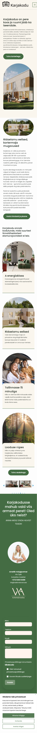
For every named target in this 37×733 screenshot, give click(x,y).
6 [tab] (23, 493)
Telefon (8, 629)
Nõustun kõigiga (18, 715)
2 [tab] (14, 493)
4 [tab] (18, 493)
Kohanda (18, 721)
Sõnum (8, 647)
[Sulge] (35, 694)
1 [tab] (12, 493)
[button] (18, 472)
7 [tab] (25, 493)
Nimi (7, 621)
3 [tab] (16, 493)
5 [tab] (20, 493)
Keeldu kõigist (18, 727)
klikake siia (9, 665)
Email (7, 638)
